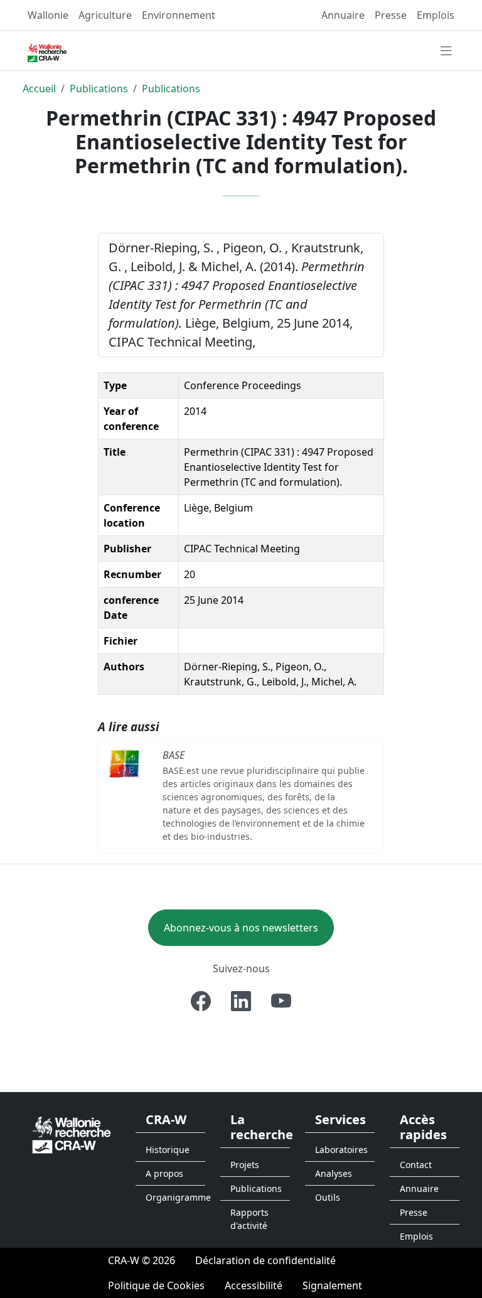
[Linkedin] (241, 1001)
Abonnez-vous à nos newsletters (241, 928)
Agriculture (105, 15)
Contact (416, 1165)
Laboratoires (341, 1150)
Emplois (435, 15)
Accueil (39, 88)
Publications (99, 88)
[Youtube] (281, 1001)
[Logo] (71, 1134)
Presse (391, 15)
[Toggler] (446, 51)
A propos (164, 1173)
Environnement (178, 15)
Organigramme (175, 1197)
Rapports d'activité (249, 1218)
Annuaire (343, 15)
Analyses (333, 1173)
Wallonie (48, 15)
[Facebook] (201, 1001)
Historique (168, 1150)
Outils (327, 1197)
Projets (244, 1165)
